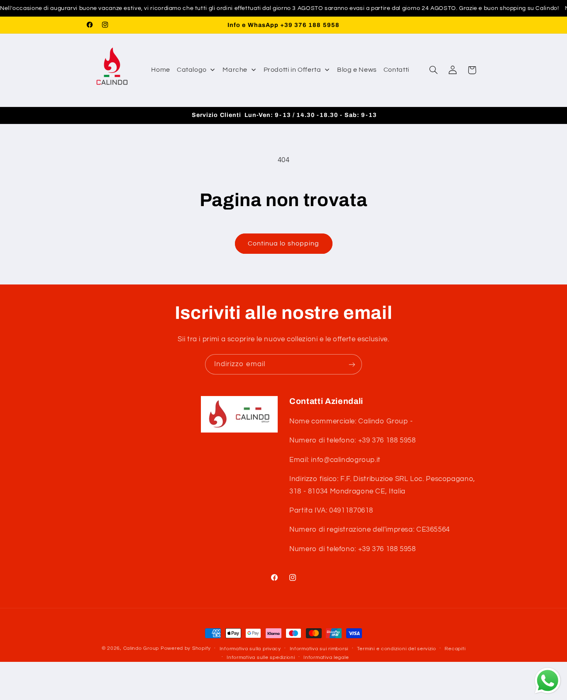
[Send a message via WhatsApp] (548, 681)
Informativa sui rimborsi (319, 649)
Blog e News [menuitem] (357, 69)
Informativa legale (326, 657)
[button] (433, 70)
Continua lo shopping (283, 243)
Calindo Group (141, 648)
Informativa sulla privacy (250, 649)
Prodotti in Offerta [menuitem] (292, 69)
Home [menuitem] (160, 69)
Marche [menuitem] (234, 69)
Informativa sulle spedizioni (261, 657)
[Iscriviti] (352, 364)
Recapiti (455, 649)
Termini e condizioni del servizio (396, 649)
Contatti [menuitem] (396, 69)
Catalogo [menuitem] (192, 69)
